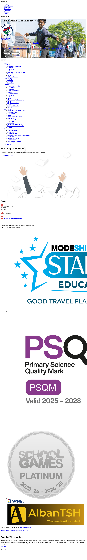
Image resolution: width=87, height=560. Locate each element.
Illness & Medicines (13, 138)
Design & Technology (13, 90)
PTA (8, 70)
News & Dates (8, 78)
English (9, 92)
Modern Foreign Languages (15, 100)
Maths (9, 98)
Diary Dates (7, 9)
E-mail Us (36, 43)
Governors (10, 69)
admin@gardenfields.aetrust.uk (12, 218)
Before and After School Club (16, 110)
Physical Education (13, 103)
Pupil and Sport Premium (14, 116)
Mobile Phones (15, 120)
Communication (12, 133)
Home (5, 63)
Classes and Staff (12, 112)
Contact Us (7, 144)
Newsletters (10, 81)
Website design (5, 530)
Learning (6, 84)
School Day (10, 123)
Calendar (10, 80)
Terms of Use (11, 73)
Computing (10, 89)
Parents (6, 129)
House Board (11, 113)
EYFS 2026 (10, 136)
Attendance (10, 132)
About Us (7, 64)
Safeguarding (11, 118)
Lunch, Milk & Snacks (14, 141)
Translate (17, 55)
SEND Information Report (15, 124)
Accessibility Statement (14, 66)
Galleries (6, 12)
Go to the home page (6, 155)
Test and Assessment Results (15, 126)
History (9, 96)
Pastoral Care (11, 143)
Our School (7, 109)
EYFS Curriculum (12, 93)
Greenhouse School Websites (19, 530)
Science (9, 107)
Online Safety (15, 121)
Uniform (9, 127)
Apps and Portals (12, 130)
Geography (10, 95)
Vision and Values (12, 77)
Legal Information (25, 527)
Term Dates (10, 83)
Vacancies (10, 75)
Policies (6, 13)
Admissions (10, 67)
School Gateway (8, 6)
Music (9, 101)
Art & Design (11, 87)
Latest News (7, 10)
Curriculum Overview (13, 86)
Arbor (6, 4)
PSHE (9, 104)
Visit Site (3, 546)
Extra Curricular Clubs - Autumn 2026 (18, 135)
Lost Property (11, 139)
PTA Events (7, 7)
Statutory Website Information (16, 72)
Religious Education (13, 106)
